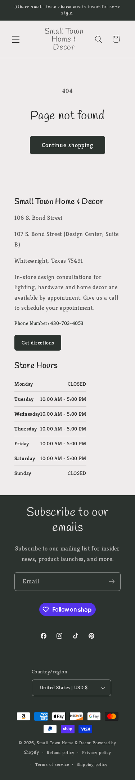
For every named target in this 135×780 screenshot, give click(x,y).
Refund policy (60, 752)
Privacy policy (96, 752)
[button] (15, 39)
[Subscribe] (111, 581)
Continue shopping (68, 145)
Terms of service (52, 764)
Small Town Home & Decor (64, 742)
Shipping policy (92, 764)
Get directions (38, 342)
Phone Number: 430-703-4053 (49, 323)
